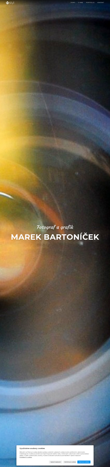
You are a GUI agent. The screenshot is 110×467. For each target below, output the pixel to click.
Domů (73, 2)
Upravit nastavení (55, 462)
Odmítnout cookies (70, 462)
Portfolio (90, 2)
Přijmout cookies (84, 462)
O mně (80, 2)
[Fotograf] (14, 2)
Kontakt (100, 2)
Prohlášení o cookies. (26, 457)
